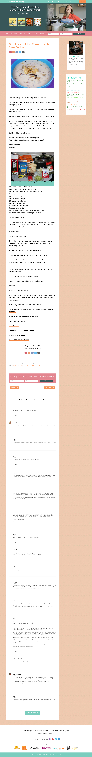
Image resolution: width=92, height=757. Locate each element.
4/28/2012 (15, 697)
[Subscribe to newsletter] (50, 739)
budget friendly (15, 365)
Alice (14, 510)
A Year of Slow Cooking (15, 2)
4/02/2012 (15, 601)
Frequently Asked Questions (75, 95)
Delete (16, 415)
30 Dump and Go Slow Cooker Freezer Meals (76, 81)
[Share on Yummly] (13, 52)
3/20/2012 (15, 408)
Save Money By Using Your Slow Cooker (74, 102)
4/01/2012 (15, 583)
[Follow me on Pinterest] (53, 739)
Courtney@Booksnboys (20, 488)
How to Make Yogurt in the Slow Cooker (74, 107)
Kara (14, 439)
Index (77, 1)
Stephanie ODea (17, 674)
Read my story (76, 67)
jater (14, 566)
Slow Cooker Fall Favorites (73, 90)
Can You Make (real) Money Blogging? (76, 109)
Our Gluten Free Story (72, 112)
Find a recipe (82, 1)
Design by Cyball (57, 754)
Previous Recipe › (49, 387)
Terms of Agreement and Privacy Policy (41, 754)
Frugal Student (17, 658)
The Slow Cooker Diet (72, 104)
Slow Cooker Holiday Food (73, 88)
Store (71, 1)
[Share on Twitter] (20, 52)
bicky (14, 618)
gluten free (27, 365)
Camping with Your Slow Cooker (74, 86)
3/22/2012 (15, 490)
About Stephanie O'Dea (63, 1)
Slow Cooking (51, 1)
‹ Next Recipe (14, 387)
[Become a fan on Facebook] (59, 739)
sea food (32, 365)
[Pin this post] (10, 52)
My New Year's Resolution (73, 92)
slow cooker (37, 365)
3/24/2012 (15, 535)
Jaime (14, 600)
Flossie (15, 422)
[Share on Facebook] (16, 52)
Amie (14, 456)
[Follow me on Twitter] (56, 739)
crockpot (22, 365)
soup (42, 365)
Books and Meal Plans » (25, 14)
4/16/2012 (15, 675)
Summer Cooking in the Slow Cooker (75, 83)
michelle (15, 582)
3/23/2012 (15, 512)
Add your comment (32, 712)
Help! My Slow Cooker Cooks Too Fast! (75, 98)
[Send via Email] (23, 52)
